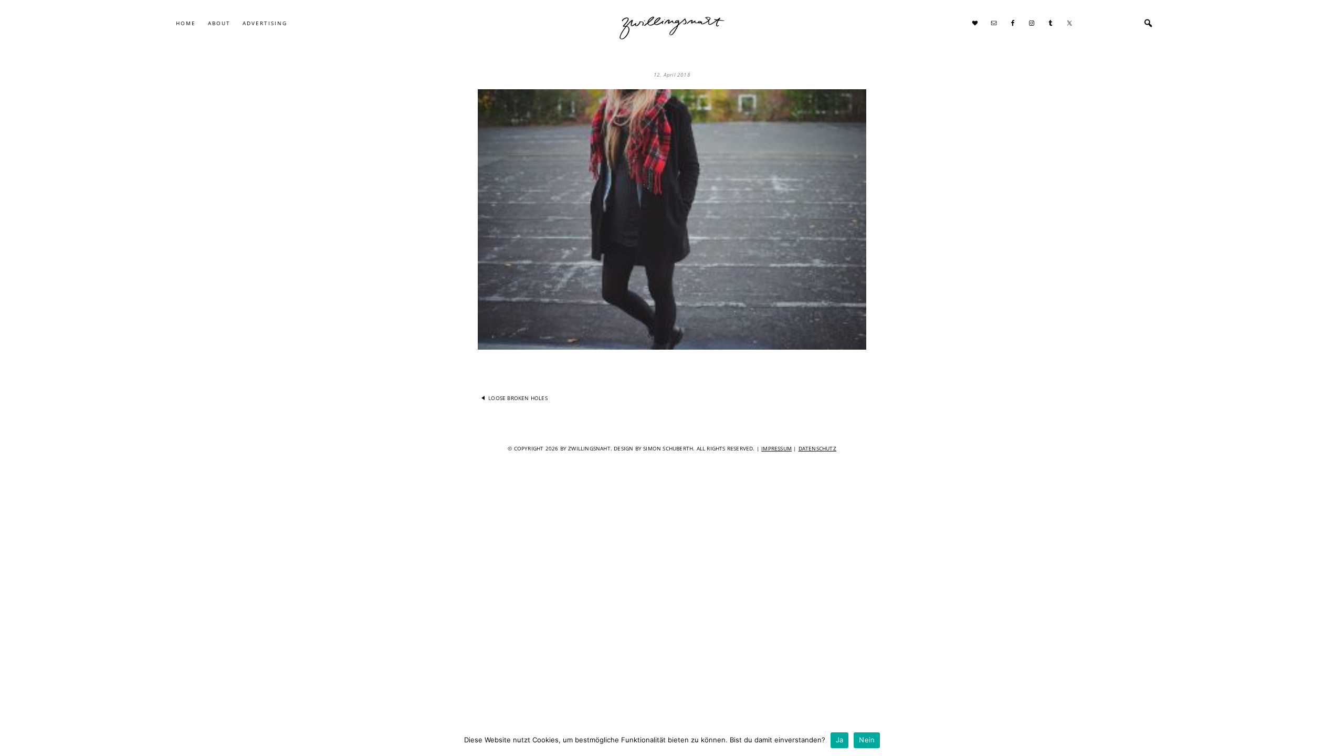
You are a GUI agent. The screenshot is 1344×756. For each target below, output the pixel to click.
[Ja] (1331, 740)
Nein (867, 740)
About (219, 23)
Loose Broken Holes (518, 398)
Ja (840, 740)
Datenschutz (817, 448)
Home (186, 23)
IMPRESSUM (776, 448)
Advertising (265, 23)
